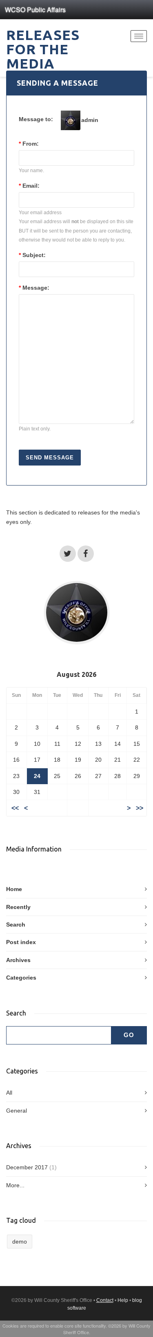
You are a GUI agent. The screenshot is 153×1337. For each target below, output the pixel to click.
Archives (18, 960)
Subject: (32, 255)
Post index (21, 942)
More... (15, 1185)
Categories (21, 977)
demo (19, 1241)
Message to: (36, 119)
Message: (34, 287)
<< (15, 808)
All (9, 1092)
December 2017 (27, 1167)
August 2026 (76, 674)
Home (14, 889)
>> (139, 808)
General (16, 1110)
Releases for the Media (43, 49)
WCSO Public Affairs (35, 9)
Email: (29, 185)
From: (29, 143)
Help (123, 1300)
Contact (104, 1300)
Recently (18, 907)
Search (15, 924)
